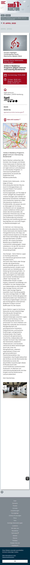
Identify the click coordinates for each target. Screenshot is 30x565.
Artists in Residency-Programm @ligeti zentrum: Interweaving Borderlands (13, 18)
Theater (15, 505)
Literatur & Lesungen (15, 515)
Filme (15, 518)
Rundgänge (14, 513)
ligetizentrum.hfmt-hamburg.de (13, 112)
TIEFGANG (14, 533)
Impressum (15, 545)
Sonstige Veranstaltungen (15, 523)
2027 (9, 30)
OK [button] (15, 561)
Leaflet (12, 147)
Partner (15, 538)
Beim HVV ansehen (13, 119)
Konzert (8, 15)
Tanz (15, 520)
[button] (15, 134)
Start (2, 15)
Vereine (15, 535)
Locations (15, 525)
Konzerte (15, 503)
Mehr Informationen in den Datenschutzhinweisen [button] (9, 556)
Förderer (14, 540)
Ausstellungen (15, 510)
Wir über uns (15, 528)
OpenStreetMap (19, 147)
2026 (3, 30)
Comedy (15, 508)
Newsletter (15, 530)
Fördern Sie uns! (15, 543)
